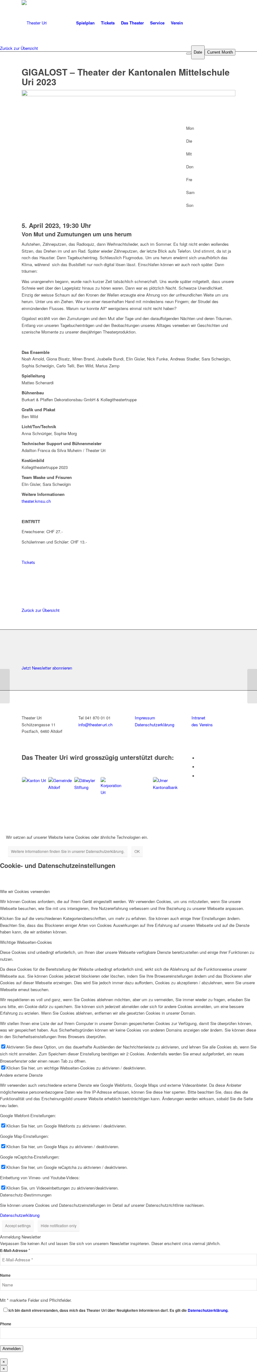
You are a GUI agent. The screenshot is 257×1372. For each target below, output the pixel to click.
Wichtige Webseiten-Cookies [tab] (26, 942)
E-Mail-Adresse (15, 1250)
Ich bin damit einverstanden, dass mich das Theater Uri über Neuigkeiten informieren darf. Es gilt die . (118, 1310)
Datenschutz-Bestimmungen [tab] (25, 1195)
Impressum (145, 718)
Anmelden (12, 1348)
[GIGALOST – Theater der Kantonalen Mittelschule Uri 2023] (5, 686)
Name (5, 1275)
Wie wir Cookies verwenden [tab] (25, 891)
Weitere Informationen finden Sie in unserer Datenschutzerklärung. (67, 851)
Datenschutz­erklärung (154, 725)
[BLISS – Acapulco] (252, 686)
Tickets (28, 562)
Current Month (220, 52)
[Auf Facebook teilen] (25, 569)
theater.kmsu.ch (36, 501)
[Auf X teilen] (25, 576)
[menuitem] (85, 22)
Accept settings (18, 1225)
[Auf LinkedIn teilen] (25, 583)
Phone (5, 1324)
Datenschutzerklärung (19, 1215)
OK (137, 851)
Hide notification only (58, 1225)
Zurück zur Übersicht (19, 48)
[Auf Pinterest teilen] (25, 590)
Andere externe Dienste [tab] (21, 1075)
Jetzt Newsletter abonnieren (47, 668)
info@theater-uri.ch (95, 725)
